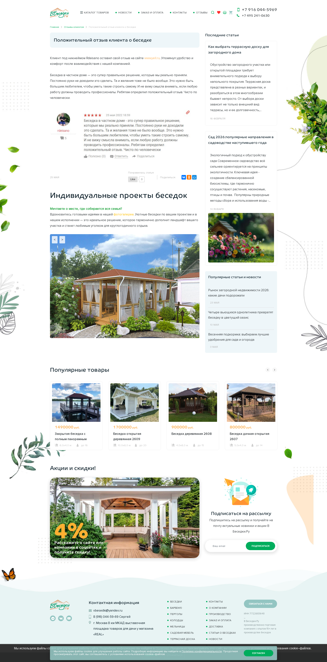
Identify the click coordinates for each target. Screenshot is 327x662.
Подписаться (260, 546)
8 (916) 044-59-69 (105, 616)
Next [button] (274, 369)
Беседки (176, 601)
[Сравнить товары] (225, 12)
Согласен (258, 653)
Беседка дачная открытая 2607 (249, 436)
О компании (218, 607)
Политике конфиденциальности (202, 651)
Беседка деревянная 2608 (191, 433)
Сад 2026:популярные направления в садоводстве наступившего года (241, 140)
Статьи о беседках (222, 632)
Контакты (180, 12)
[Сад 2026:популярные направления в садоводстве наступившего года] (241, 237)
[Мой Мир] (194, 177)
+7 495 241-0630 (255, 15)
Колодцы (176, 620)
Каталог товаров (96, 12)
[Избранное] (219, 13)
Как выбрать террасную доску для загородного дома (238, 49)
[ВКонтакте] (183, 177)
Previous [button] (267, 369)
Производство (220, 614)
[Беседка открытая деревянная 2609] (134, 402)
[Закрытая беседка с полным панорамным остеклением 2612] (76, 402)
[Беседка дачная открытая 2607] (251, 402)
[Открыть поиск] (213, 12)
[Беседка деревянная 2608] (193, 402)
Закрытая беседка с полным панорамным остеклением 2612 (71, 439)
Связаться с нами (260, 603)
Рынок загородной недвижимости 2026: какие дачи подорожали (238, 292)
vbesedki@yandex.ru (107, 610)
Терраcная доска (182, 639)
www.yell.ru (152, 58)
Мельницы (177, 626)
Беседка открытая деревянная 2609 (127, 436)
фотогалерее (124, 214)
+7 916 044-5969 (259, 9)
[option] (76, 422)
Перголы (176, 614)
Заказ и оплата (152, 12)
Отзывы (201, 12)
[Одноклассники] (189, 177)
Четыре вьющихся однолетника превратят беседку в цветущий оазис (240, 314)
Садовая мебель (182, 632)
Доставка (216, 626)
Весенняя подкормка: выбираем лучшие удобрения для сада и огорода (238, 337)
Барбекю (176, 607)
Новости (125, 12)
